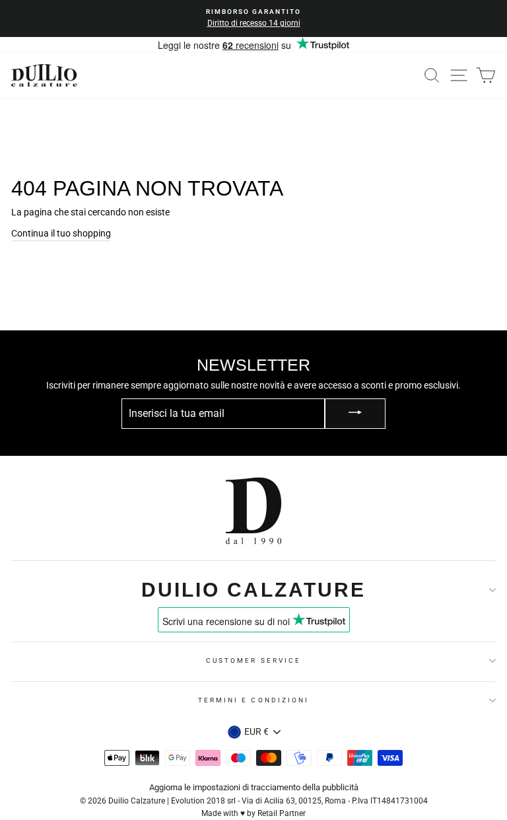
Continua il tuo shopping (61, 233)
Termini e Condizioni (253, 700)
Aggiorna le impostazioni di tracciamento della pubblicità (253, 787)
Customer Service (253, 660)
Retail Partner (281, 813)
